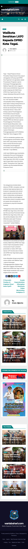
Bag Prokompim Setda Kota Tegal (18, 539)
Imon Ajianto (13, 49)
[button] (18, 19)
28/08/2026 (8, 493)
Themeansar (14, 535)
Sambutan (14, 545)
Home (4, 539)
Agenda (8, 539)
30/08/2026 (8, 476)
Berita (4, 29)
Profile (23, 542)
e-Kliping (5, 542)
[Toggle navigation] (25, 19)
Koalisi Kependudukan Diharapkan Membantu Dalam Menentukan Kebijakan (19, 286)
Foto (10, 542)
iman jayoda (16, 327)
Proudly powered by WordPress (8, 533)
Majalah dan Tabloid (16, 542)
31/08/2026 (8, 442)
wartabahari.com (10, 9)
